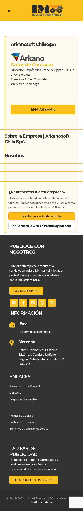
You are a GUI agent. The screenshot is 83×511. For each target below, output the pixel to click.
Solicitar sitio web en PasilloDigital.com (42, 226)
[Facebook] (23, 303)
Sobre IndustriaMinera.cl (24, 386)
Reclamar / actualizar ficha (41, 216)
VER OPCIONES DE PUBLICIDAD (33, 479)
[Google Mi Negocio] (42, 303)
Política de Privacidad (22, 422)
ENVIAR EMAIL (43, 109)
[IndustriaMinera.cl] (47, 10)
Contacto (15, 392)
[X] (33, 303)
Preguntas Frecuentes (23, 399)
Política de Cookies (21, 415)
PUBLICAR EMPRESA (26, 290)
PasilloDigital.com (41, 502)
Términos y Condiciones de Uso (28, 428)
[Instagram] (52, 303)
